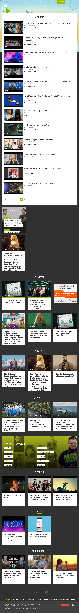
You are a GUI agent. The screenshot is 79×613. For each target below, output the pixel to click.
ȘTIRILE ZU (39, 397)
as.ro (49, 601)
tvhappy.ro (40, 601)
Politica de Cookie (54, 604)
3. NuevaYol (8, 452)
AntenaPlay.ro (38, 599)
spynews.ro (26, 601)
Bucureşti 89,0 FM (72, 2)
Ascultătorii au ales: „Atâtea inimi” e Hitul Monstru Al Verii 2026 (13, 222)
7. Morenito (8, 461)
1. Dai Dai (7, 448)
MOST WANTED (18, 444)
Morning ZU (14, 211)
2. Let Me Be (42, 448)
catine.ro (53, 601)
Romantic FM (71, 599)
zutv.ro (45, 601)
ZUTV (33, 599)
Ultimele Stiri (19, 601)
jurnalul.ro (66, 601)
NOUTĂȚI (39, 351)
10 (37, 199)
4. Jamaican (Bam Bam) (45, 452)
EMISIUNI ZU (57, 6)
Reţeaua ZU (46, 2)
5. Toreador (8, 456)
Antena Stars (27, 599)
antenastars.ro (33, 601)
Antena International (54, 599)
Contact (53, 2)
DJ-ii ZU (39, 2)
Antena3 (46, 599)
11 (40, 199)
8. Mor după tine (43, 461)
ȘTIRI (64, 6)
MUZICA (70, 6)
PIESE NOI (40, 472)
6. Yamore (41, 456)
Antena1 (13, 599)
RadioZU (65, 599)
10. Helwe (41, 465)
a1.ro (14, 601)
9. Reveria (8, 465)
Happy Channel (20, 599)
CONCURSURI (48, 6)
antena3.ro (59, 601)
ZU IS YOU (39, 277)
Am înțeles (66, 604)
